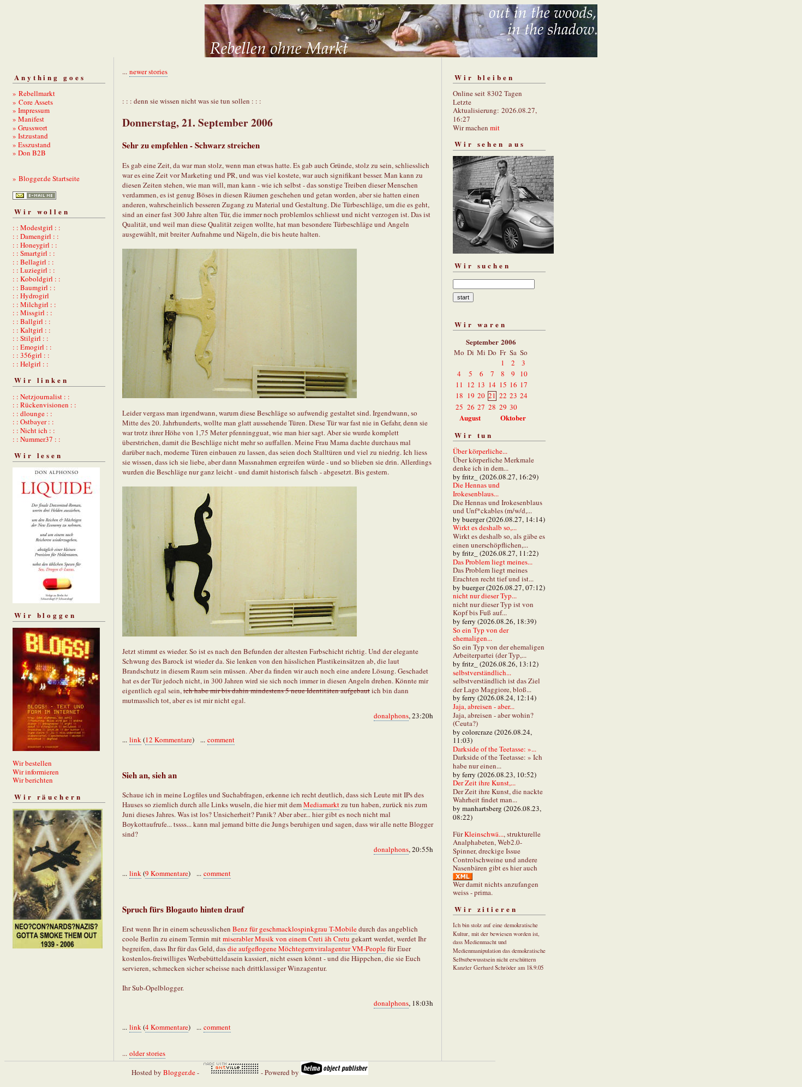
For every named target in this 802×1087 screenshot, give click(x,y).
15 (503, 384)
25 (459, 407)
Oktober (513, 417)
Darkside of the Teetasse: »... (494, 749)
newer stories (148, 71)
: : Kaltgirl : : (32, 330)
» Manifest (28, 119)
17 (524, 384)
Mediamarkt (321, 804)
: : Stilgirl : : (31, 338)
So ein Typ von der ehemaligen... (480, 634)
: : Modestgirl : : (37, 227)
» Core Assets (33, 102)
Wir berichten (33, 780)
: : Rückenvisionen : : (44, 405)
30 (513, 407)
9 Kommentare (166, 873)
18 (459, 395)
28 (492, 407)
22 (503, 395)
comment (221, 739)
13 (481, 384)
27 (481, 407)
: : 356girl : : (31, 355)
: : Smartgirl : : (34, 253)
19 (471, 395)
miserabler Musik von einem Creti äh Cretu (286, 939)
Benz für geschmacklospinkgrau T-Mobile (294, 929)
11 (459, 384)
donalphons (391, 715)
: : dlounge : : (32, 413)
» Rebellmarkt (34, 93)
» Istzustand (30, 136)
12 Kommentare (168, 739)
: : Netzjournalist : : (41, 396)
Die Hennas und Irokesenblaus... (476, 489)
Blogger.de (179, 1072)
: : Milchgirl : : (34, 304)
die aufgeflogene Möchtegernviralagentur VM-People (307, 948)
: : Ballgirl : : (32, 321)
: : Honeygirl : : (35, 245)
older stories (147, 1053)
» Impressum (31, 110)
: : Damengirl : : (36, 236)
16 (513, 384)
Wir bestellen (32, 763)
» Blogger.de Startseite (46, 178)
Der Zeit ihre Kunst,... (484, 783)
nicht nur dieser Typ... (485, 595)
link (135, 739)
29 (503, 407)
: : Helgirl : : (31, 364)
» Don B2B (29, 153)
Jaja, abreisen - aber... (483, 706)
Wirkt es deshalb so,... (485, 527)
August (470, 417)
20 (481, 395)
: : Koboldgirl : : (37, 279)
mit (495, 128)
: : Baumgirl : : (34, 287)
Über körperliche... (480, 451)
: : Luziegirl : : (34, 270)
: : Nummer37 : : (37, 439)
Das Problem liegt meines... (492, 562)
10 (524, 374)
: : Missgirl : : (32, 312)
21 (492, 395)
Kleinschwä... (484, 834)
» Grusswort (30, 128)
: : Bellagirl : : (33, 262)
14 (492, 384)
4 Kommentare (166, 1027)
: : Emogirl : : (32, 347)
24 (524, 395)
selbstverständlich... (482, 672)
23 (513, 395)
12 (471, 384)
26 (471, 407)
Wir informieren (36, 772)
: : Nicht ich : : (34, 430)
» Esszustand (32, 144)
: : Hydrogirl (31, 296)
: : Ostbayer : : (33, 422)
